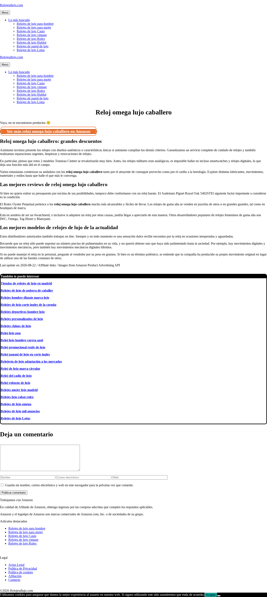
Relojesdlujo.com (11, 5)
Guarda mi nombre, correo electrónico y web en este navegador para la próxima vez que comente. (69, 485)
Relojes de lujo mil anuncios (20, 411)
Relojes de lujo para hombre (35, 23)
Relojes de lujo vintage (32, 35)
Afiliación (14, 576)
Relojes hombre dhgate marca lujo (25, 297)
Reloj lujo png (11, 333)
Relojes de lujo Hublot (31, 42)
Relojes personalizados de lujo (22, 319)
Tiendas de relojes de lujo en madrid (26, 283)
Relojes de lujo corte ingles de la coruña (28, 304)
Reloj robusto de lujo (15, 383)
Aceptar (210, 594)
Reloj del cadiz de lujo (16, 375)
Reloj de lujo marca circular (20, 368)
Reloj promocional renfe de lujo (23, 347)
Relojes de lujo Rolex (31, 39)
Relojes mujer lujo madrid (19, 390)
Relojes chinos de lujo (16, 326)
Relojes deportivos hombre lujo (23, 312)
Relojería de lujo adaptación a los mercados (31, 361)
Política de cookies (20, 572)
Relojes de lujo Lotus (31, 50)
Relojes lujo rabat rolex (17, 397)
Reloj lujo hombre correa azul (22, 340)
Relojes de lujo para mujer (34, 27)
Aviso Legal (16, 565)
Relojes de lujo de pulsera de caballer (27, 290)
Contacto (14, 580)
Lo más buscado (19, 20)
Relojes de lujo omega (16, 404)
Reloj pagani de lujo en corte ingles (25, 354)
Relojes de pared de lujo (32, 46)
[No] (218, 595)
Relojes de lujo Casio (31, 31)
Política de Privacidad (22, 568)
